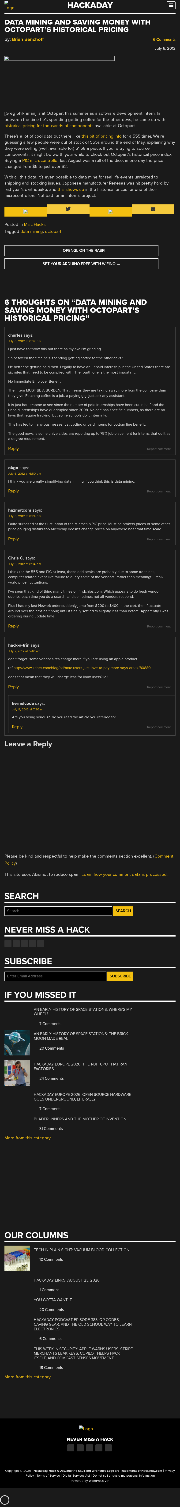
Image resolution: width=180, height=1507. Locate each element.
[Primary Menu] (171, 5)
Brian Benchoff (28, 39)
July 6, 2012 (165, 48)
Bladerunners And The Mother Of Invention (80, 1119)
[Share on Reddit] (27, 47)
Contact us (40, 943)
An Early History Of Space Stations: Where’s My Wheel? (83, 1012)
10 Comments (50, 1259)
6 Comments (164, 39)
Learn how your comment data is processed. (125, 874)
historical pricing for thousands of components (49, 125)
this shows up (71, 189)
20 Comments (51, 1048)
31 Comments (50, 1128)
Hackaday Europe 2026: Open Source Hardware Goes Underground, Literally (82, 1097)
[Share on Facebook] (6, 47)
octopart (53, 231)
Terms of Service (48, 1476)
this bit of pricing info (102, 136)
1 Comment (48, 1289)
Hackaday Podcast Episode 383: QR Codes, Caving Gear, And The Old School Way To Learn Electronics (83, 1324)
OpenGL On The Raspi (81, 250)
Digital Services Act (76, 1476)
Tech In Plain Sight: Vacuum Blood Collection (81, 1249)
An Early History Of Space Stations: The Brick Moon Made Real (81, 1036)
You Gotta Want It (53, 1299)
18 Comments (50, 1367)
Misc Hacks (35, 224)
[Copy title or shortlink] (34, 48)
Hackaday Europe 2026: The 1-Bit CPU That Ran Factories (80, 1066)
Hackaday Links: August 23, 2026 (67, 1280)
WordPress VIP (99, 1481)
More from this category (27, 1137)
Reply (13, 448)
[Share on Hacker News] (20, 47)
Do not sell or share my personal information (124, 1476)
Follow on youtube (24, 943)
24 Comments (51, 1078)
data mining (31, 231)
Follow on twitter (16, 943)
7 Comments (49, 1023)
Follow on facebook (7, 943)
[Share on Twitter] (13, 47)
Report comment (159, 449)
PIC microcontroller (40, 160)
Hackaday (90, 5)
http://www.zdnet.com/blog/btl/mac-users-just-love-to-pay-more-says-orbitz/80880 (82, 668)
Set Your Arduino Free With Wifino (81, 263)
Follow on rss (32, 943)
